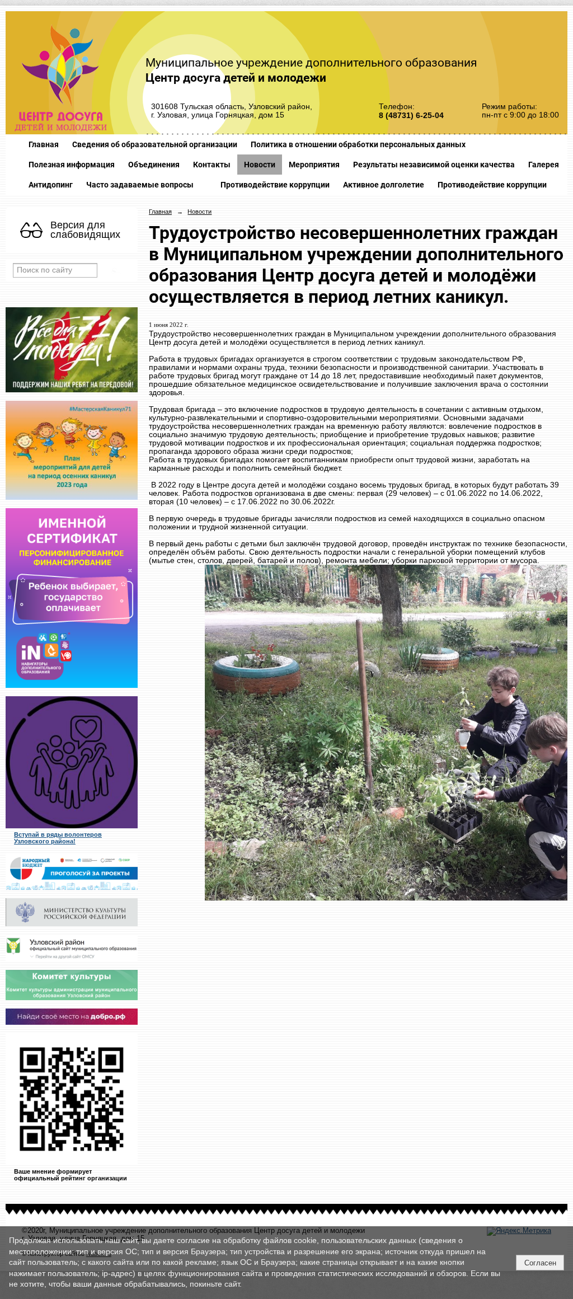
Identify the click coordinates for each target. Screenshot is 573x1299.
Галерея (543, 164)
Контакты (212, 164)
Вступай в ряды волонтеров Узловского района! (58, 838)
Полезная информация (72, 164)
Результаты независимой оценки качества (434, 164)
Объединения (154, 164)
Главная (44, 144)
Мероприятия (314, 164)
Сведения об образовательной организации (154, 144)
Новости (259, 164)
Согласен (540, 1263)
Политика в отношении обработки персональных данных (358, 144)
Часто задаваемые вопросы (140, 184)
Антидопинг (51, 184)
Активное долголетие (383, 184)
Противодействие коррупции (275, 184)
